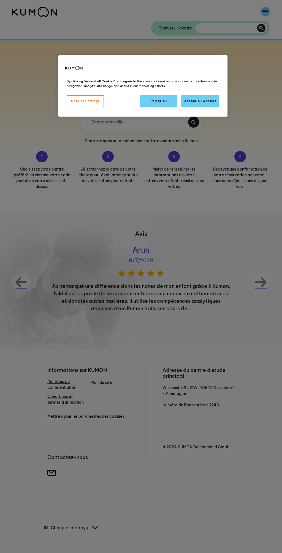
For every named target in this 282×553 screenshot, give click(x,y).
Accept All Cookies (200, 101)
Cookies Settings (85, 101)
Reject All (159, 101)
